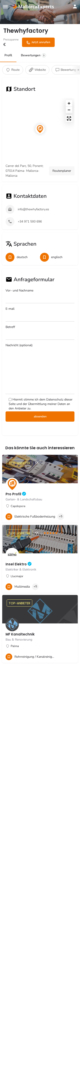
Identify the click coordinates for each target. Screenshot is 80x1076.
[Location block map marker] (40, 129)
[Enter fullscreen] (69, 118)
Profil (8, 55)
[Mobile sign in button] (75, 6)
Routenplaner (61, 171)
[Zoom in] (69, 103)
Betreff (10, 327)
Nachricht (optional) (19, 345)
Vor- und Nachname (19, 290)
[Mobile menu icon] (5, 6)
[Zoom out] (69, 110)
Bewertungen (33, 55)
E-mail (10, 309)
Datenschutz (54, 399)
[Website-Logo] (33, 6)
